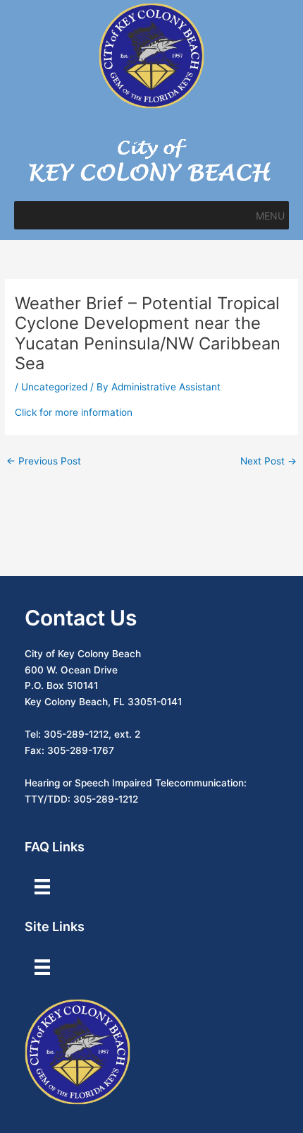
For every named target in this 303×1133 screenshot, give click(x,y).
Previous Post (43, 461)
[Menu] (42, 886)
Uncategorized (54, 386)
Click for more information (73, 412)
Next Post (268, 461)
